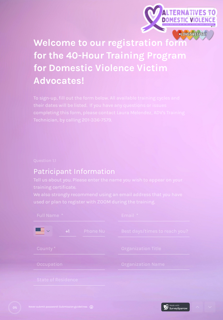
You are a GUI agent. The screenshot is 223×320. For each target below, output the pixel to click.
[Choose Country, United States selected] (42, 231)
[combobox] (190, 11)
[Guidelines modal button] (91, 307)
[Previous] (197, 307)
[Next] (210, 307)
